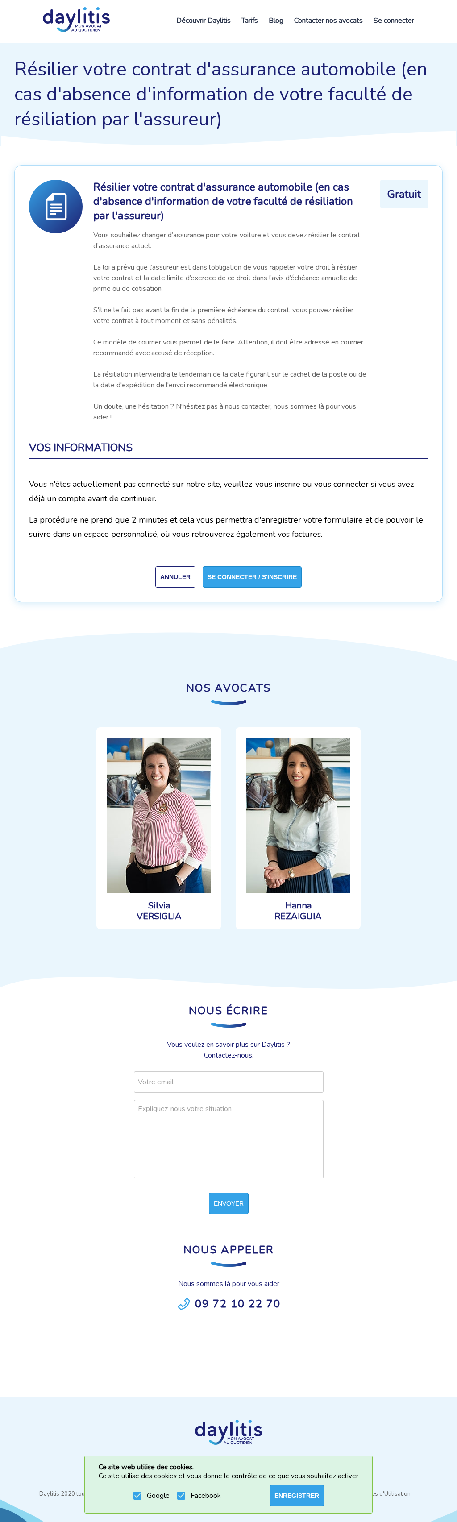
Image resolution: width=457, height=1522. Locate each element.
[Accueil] (76, 21)
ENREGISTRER (296, 1495)
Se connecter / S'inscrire (252, 577)
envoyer (229, 1203)
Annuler (175, 577)
